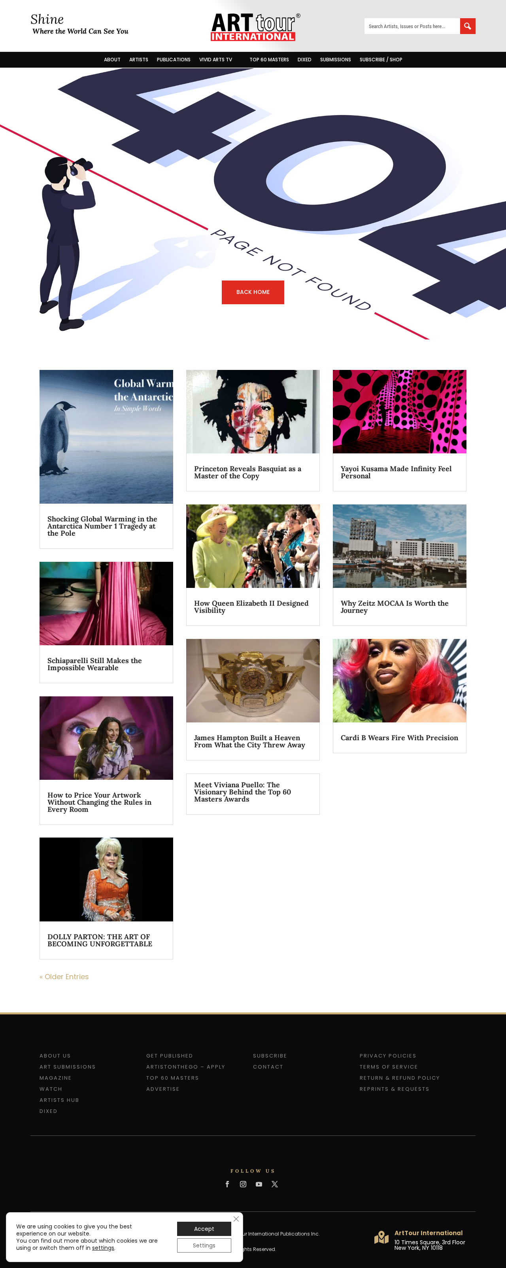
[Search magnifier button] (468, 26)
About (112, 59)
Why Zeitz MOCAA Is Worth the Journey (395, 607)
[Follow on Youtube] (259, 1184)
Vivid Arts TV (215, 59)
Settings (204, 1245)
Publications (174, 59)
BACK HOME (253, 292)
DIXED (305, 59)
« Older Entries (64, 977)
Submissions (335, 59)
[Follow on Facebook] (227, 1184)
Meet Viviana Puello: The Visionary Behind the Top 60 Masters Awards (242, 792)
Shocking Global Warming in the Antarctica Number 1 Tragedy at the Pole (102, 526)
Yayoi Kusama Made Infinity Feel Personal (396, 472)
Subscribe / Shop (381, 59)
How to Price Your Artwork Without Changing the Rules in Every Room (99, 802)
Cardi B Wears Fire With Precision (399, 737)
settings (103, 1247)
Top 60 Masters (269, 59)
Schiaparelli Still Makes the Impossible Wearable (94, 664)
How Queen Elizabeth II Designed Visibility (251, 607)
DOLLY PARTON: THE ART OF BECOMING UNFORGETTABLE (99, 940)
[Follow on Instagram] (243, 1184)
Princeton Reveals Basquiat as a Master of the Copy (247, 472)
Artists (138, 59)
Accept (204, 1229)
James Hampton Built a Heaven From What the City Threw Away (249, 741)
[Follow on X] (274, 1184)
